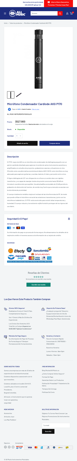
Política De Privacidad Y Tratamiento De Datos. (55, 384)
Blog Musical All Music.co (50, 370)
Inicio (6, 23)
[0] (71, 13)
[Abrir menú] (5, 13)
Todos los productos (16, 23)
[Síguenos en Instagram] (9, 447)
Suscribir (48, 431)
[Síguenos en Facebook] (5, 447)
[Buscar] (60, 13)
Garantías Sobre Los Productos (53, 380)
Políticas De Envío (48, 392)
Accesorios (8, 413)
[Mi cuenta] (67, 13)
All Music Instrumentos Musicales (19, 114)
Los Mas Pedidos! (10, 420)
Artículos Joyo (9, 417)
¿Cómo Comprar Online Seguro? (53, 374)
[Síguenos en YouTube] (13, 447)
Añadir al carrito (22, 143)
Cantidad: (10, 136)
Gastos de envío (34, 124)
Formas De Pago (47, 377)
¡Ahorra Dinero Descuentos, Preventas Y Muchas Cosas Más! (58, 3)
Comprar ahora (54, 143)
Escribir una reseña (38, 285)
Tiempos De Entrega (49, 389)
